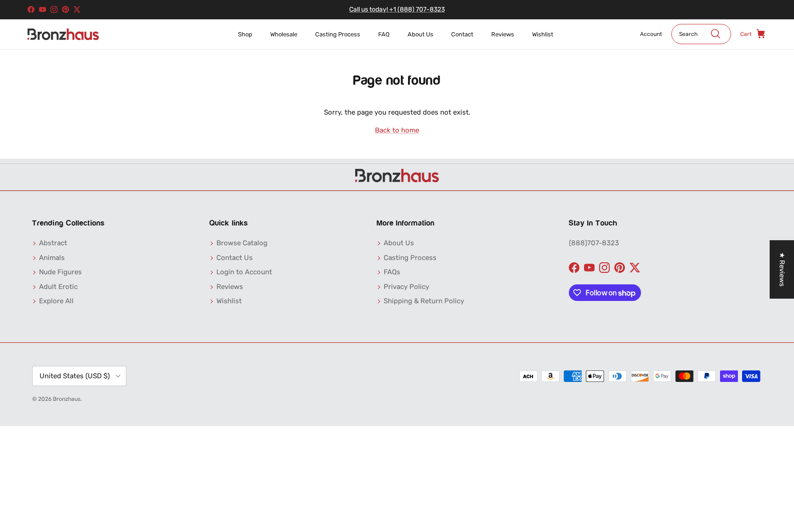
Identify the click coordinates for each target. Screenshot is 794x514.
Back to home (397, 130)
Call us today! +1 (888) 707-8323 (397, 9)
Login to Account (244, 272)
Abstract (53, 243)
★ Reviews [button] (782, 269)
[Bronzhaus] (63, 34)
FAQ (384, 34)
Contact (462, 34)
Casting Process (337, 34)
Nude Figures (60, 272)
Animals (52, 258)
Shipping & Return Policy (424, 301)
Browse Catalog (241, 243)
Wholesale (283, 34)
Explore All (56, 301)
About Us (420, 34)
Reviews (502, 34)
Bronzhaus (66, 399)
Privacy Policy (406, 287)
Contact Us (234, 258)
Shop (245, 34)
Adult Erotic (58, 287)
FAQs (392, 272)
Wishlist (542, 34)
